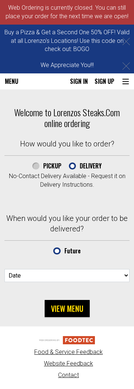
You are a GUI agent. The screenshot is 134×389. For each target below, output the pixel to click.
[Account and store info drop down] (126, 81)
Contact (68, 375)
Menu (11, 81)
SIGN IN (79, 81)
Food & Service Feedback (68, 351)
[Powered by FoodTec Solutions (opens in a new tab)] (67, 339)
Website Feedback (68, 363)
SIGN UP (104, 81)
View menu (67, 308)
